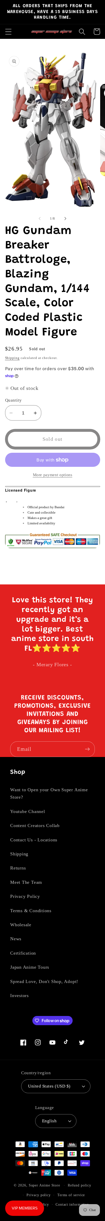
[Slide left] (39, 218)
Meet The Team (26, 882)
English (49, 1120)
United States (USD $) (49, 1086)
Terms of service (71, 1195)
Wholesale (20, 924)
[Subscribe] (87, 749)
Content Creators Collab (35, 825)
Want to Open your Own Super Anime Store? (49, 793)
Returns (18, 867)
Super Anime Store (44, 1185)
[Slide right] (65, 218)
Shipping (12, 358)
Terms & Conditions (30, 910)
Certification (23, 953)
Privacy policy (39, 1195)
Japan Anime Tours (29, 967)
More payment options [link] (52, 475)
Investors (19, 995)
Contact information (72, 1204)
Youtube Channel (27, 811)
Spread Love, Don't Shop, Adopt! (44, 981)
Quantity (13, 400)
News (15, 938)
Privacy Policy (25, 896)
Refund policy (79, 1185)
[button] (8, 31)
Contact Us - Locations (33, 839)
